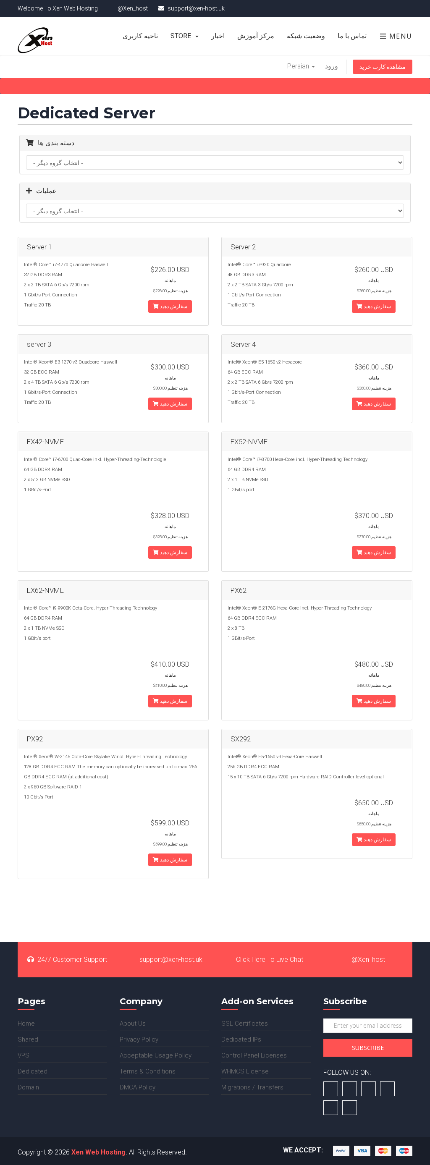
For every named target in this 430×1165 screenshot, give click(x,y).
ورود (331, 66)
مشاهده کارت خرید (382, 66)
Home (26, 1023)
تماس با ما (352, 36)
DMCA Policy (137, 1087)
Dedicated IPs (241, 1039)
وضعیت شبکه (306, 36)
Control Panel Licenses (254, 1055)
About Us (133, 1023)
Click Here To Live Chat (269, 959)
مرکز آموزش (255, 36)
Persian (299, 66)
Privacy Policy (139, 1039)
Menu (399, 36)
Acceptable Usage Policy (155, 1055)
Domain (28, 1087)
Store (182, 36)
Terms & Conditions (148, 1071)
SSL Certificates (244, 1023)
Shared (28, 1039)
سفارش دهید (173, 306)
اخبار (218, 36)
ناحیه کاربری (140, 36)
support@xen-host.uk (170, 959)
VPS (23, 1055)
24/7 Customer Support (72, 959)
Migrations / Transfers (252, 1087)
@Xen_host (368, 959)
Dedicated (32, 1071)
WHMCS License (245, 1071)
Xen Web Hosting (98, 1152)
